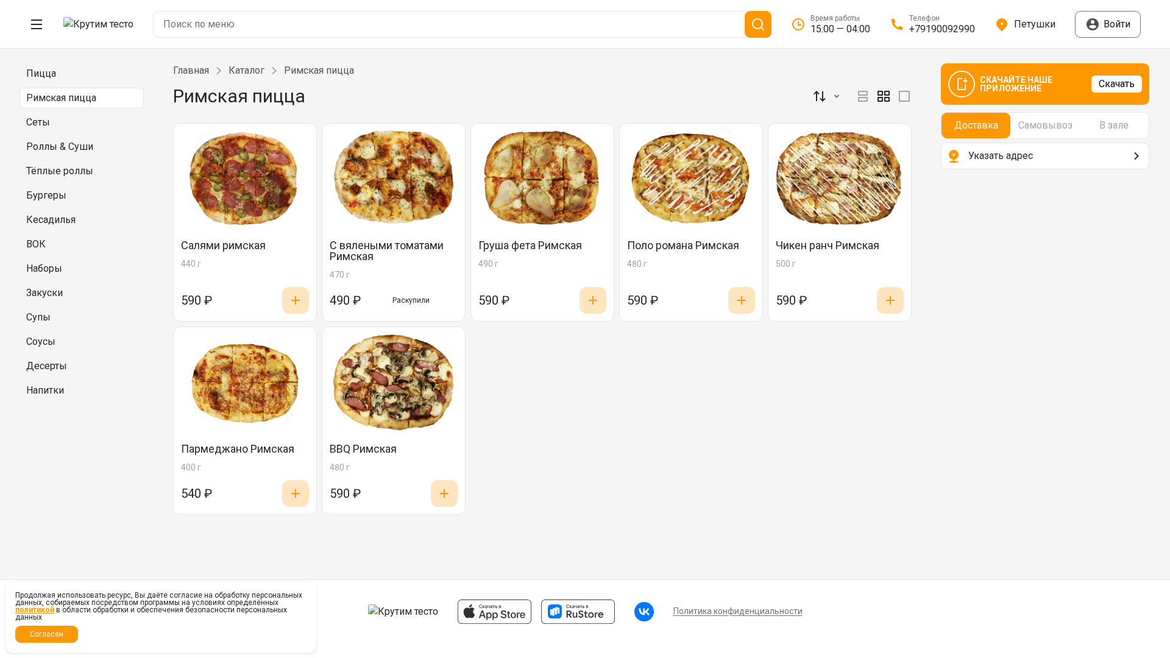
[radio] (863, 96)
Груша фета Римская (530, 246)
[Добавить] (295, 300)
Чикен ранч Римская (827, 246)
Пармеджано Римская (237, 449)
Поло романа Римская (683, 246)
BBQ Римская (363, 449)
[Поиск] (758, 24)
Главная (191, 71)
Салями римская (223, 246)
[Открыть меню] (36, 24)
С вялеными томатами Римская (387, 251)
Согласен (46, 634)
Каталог (246, 71)
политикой (34, 610)
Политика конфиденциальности (738, 611)
